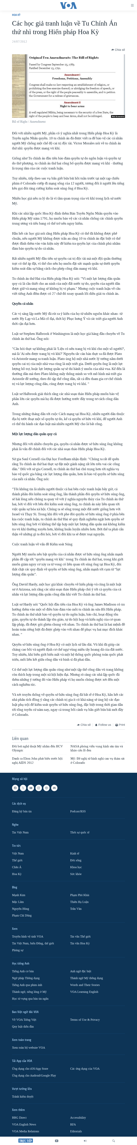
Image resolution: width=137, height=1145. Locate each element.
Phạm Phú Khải (79, 895)
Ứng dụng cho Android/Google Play (34, 1075)
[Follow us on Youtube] (31, 788)
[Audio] (85, 1141)
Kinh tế (74, 853)
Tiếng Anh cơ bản (23, 971)
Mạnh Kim (18, 895)
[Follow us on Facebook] (15, 788)
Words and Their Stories (85, 985)
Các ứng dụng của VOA (85, 1069)
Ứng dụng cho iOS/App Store (30, 1069)
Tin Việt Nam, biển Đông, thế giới (33, 943)
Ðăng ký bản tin (22, 811)
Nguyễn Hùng (20, 909)
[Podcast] (46, 788)
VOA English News (24, 1124)
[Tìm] (114, 1141)
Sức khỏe (76, 874)
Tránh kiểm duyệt (22, 1097)
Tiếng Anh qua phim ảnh (27, 985)
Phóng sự (17, 950)
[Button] (118, 49)
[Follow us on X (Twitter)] (23, 788)
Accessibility (78, 1118)
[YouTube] (56, 1141)
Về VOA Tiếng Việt (24, 1020)
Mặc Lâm (18, 902)
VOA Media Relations (25, 1131)
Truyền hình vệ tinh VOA (27, 936)
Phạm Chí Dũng (22, 915)
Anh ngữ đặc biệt (80, 971)
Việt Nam (18, 853)
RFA (73, 1124)
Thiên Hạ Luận (79, 902)
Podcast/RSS (78, 811)
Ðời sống (75, 860)
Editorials (76, 1131)
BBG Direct (19, 1118)
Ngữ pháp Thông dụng (26, 978)
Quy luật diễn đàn (23, 1027)
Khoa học (76, 867)
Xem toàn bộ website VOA (28, 1048)
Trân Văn (76, 909)
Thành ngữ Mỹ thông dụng (86, 978)
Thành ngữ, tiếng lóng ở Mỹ (29, 992)
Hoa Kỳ (16, 15)
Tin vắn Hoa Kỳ (80, 943)
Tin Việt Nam (20, 832)
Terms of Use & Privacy (85, 1020)
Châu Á (16, 867)
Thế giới (17, 860)
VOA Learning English (84, 992)
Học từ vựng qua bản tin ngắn (30, 999)
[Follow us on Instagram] (38, 788)
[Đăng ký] (54, 788)
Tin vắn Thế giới (80, 936)
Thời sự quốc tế (79, 832)
